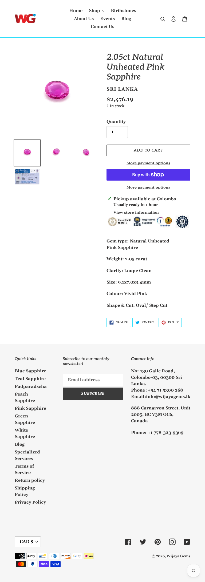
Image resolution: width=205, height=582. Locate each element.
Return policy (30, 480)
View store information (136, 212)
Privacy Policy (30, 502)
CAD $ (26, 541)
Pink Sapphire (30, 408)
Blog (20, 444)
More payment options (148, 163)
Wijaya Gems (178, 556)
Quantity (116, 121)
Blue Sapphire (30, 371)
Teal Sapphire (30, 378)
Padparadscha (31, 386)
